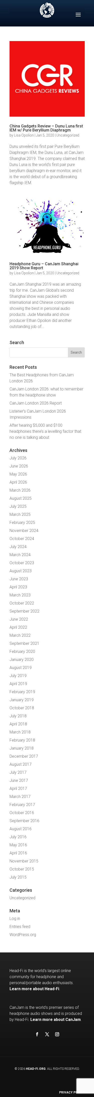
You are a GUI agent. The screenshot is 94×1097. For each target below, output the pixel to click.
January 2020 (22, 659)
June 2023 (19, 579)
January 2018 (22, 748)
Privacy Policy (72, 1092)
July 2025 (18, 506)
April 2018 (18, 724)
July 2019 (18, 675)
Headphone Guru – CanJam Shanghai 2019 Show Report (44, 265)
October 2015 (22, 869)
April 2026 (18, 482)
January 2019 (22, 699)
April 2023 (18, 587)
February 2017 (22, 804)
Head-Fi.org (36, 1069)
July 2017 (18, 772)
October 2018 (22, 708)
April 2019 (18, 683)
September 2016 (24, 820)
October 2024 (22, 538)
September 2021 (24, 643)
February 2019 (22, 691)
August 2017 (21, 764)
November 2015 (24, 861)
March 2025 (20, 514)
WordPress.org (23, 934)
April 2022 (18, 627)
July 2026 (18, 458)
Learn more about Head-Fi (34, 988)
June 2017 (19, 780)
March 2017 (20, 796)
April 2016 (18, 853)
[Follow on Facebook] (37, 1034)
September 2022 (24, 611)
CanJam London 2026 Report (36, 403)
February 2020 (22, 651)
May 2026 (18, 474)
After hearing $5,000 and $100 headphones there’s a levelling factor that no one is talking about (45, 431)
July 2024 (18, 546)
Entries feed (20, 926)
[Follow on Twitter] (47, 1034)
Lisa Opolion (24, 135)
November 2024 (24, 530)
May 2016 (18, 845)
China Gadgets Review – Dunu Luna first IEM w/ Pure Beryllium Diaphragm (46, 128)
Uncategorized (67, 135)
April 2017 (18, 788)
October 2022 (22, 603)
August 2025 (21, 498)
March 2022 (20, 635)
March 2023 (20, 595)
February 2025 (22, 522)
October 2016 (22, 812)
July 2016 (18, 837)
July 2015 (18, 877)
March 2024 (20, 554)
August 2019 (21, 667)
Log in (15, 918)
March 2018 (20, 732)
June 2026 (19, 466)
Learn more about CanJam (55, 1019)
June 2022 (19, 619)
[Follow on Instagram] (57, 1034)
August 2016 (21, 828)
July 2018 (18, 716)
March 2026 (20, 490)
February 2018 (22, 740)
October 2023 (22, 562)
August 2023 (21, 571)
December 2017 (24, 756)
